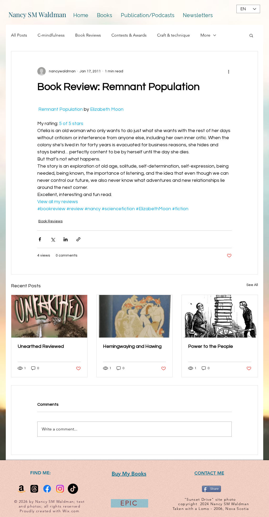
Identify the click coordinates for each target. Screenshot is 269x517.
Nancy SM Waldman (37, 14)
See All (252, 285)
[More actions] (228, 71)
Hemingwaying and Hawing (132, 346)
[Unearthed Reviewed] (49, 316)
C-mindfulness (51, 35)
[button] (251, 35)
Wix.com (71, 511)
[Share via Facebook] (39, 239)
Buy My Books (129, 473)
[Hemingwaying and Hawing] (135, 316)
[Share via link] (78, 239)
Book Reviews (88, 35)
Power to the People (210, 346)
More (205, 35)
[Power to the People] (220, 316)
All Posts (19, 35)
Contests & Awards (129, 35)
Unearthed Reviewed (41, 346)
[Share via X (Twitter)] (52, 239)
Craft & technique (173, 35)
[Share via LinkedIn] (65, 239)
